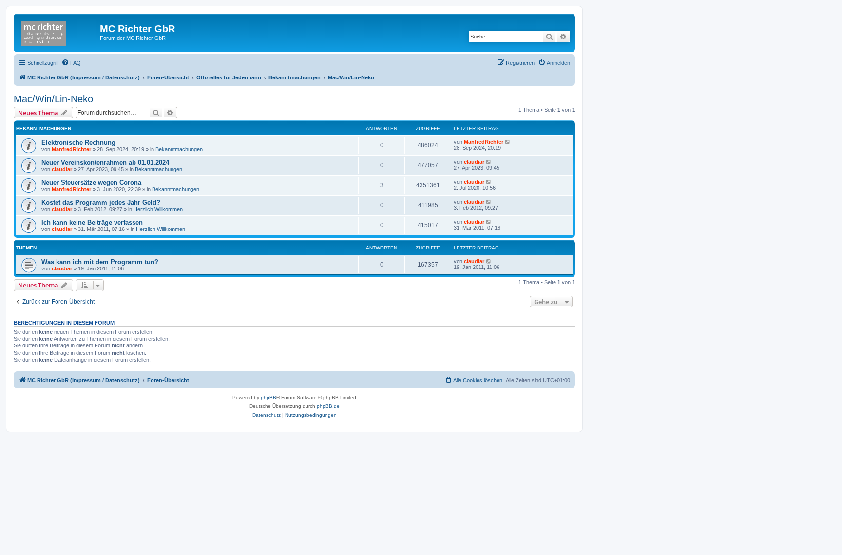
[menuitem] (71, 63)
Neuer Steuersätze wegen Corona (91, 182)
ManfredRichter (71, 149)
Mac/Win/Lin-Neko (53, 99)
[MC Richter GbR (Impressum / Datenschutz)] (58, 31)
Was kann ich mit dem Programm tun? (99, 262)
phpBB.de (328, 406)
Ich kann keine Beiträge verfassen (92, 222)
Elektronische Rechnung (78, 142)
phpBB (268, 397)
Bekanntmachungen (179, 149)
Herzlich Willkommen (158, 209)
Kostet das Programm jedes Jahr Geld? (100, 202)
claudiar (62, 169)
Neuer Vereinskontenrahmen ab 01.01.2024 (105, 162)
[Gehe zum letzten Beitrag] (508, 142)
